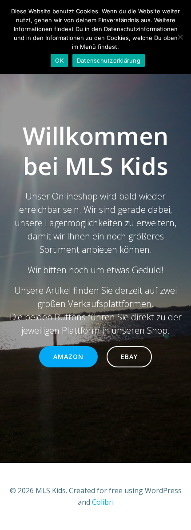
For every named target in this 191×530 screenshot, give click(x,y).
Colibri (103, 502)
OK (59, 60)
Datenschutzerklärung (108, 60)
